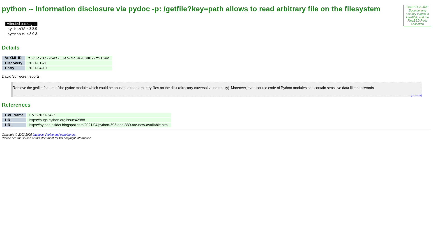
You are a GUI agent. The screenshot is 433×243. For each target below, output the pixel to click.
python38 (16, 29)
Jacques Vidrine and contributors (54, 134)
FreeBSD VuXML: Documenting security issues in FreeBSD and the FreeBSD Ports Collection (417, 15)
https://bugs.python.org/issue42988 (57, 120)
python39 (16, 34)
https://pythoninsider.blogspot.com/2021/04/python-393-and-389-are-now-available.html (98, 125)
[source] (416, 95)
